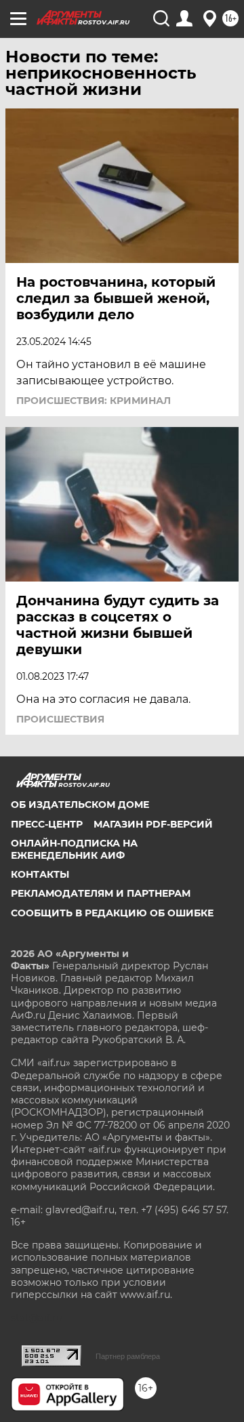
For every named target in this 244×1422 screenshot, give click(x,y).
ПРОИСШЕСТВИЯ (60, 719)
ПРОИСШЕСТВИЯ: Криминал (93, 400)
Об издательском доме (80, 804)
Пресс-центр (47, 824)
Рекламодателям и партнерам (100, 893)
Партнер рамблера (128, 1356)
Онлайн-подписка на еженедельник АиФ (74, 849)
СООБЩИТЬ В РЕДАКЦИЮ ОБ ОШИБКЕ (112, 913)
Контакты (40, 874)
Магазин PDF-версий (153, 824)
